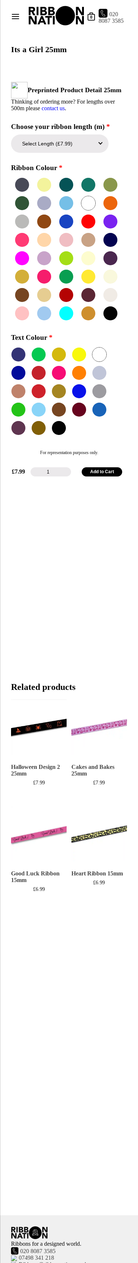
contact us (53, 108)
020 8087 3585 (111, 17)
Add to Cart (102, 471)
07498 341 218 (36, 1258)
